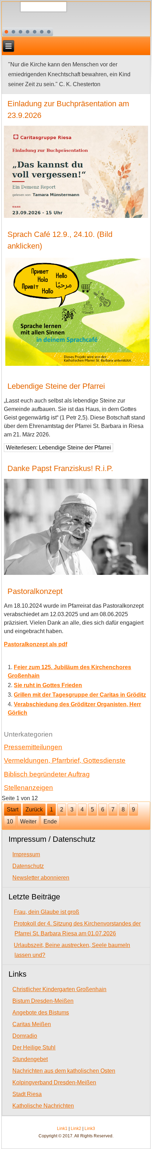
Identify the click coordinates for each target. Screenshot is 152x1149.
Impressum (26, 854)
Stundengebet (30, 1059)
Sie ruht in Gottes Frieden (48, 685)
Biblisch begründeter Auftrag (47, 774)
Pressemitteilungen (33, 747)
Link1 (62, 1128)
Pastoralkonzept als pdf (35, 644)
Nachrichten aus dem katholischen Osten (63, 1071)
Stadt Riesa (27, 1094)
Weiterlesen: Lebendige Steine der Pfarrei (58, 448)
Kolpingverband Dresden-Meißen (54, 1082)
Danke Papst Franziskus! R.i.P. (60, 468)
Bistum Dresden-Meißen (43, 1001)
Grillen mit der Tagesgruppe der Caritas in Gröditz (80, 695)
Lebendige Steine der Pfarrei (56, 386)
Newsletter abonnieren (40, 878)
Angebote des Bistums (40, 1013)
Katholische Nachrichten (43, 1106)
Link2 (76, 1128)
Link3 (89, 1128)
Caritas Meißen (31, 1024)
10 (10, 821)
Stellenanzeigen (28, 787)
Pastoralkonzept (35, 591)
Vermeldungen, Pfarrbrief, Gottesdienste (64, 760)
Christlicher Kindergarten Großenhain (59, 989)
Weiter (28, 821)
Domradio (24, 1036)
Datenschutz (28, 866)
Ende (50, 821)
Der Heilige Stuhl (33, 1047)
